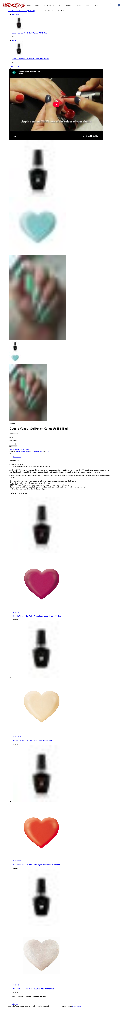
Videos (87, 5)
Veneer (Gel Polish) (28, 11)
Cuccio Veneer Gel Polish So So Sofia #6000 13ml (32, 740)
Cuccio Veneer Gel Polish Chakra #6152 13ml (29, 33)
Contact (96, 5)
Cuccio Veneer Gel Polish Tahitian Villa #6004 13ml (33, 989)
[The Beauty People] (13, 5)
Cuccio (49, 451)
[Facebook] (119, 5)
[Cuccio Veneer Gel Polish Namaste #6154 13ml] (19, 55)
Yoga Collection (37, 451)
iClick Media (76, 1006)
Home (29, 5)
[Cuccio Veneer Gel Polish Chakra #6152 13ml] (19, 29)
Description (17, 457)
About (37, 5)
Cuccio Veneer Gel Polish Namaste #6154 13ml (30, 59)
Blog (79, 5)
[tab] (62, 457)
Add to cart (13, 446)
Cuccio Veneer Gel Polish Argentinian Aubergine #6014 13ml (37, 616)
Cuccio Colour (17, 11)
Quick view (17, 612)
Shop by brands (48, 5)
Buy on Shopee (14, 449)
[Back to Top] (1, 1008)
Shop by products (65, 5)
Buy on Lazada (24, 449)
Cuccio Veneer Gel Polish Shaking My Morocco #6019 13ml (36, 865)
